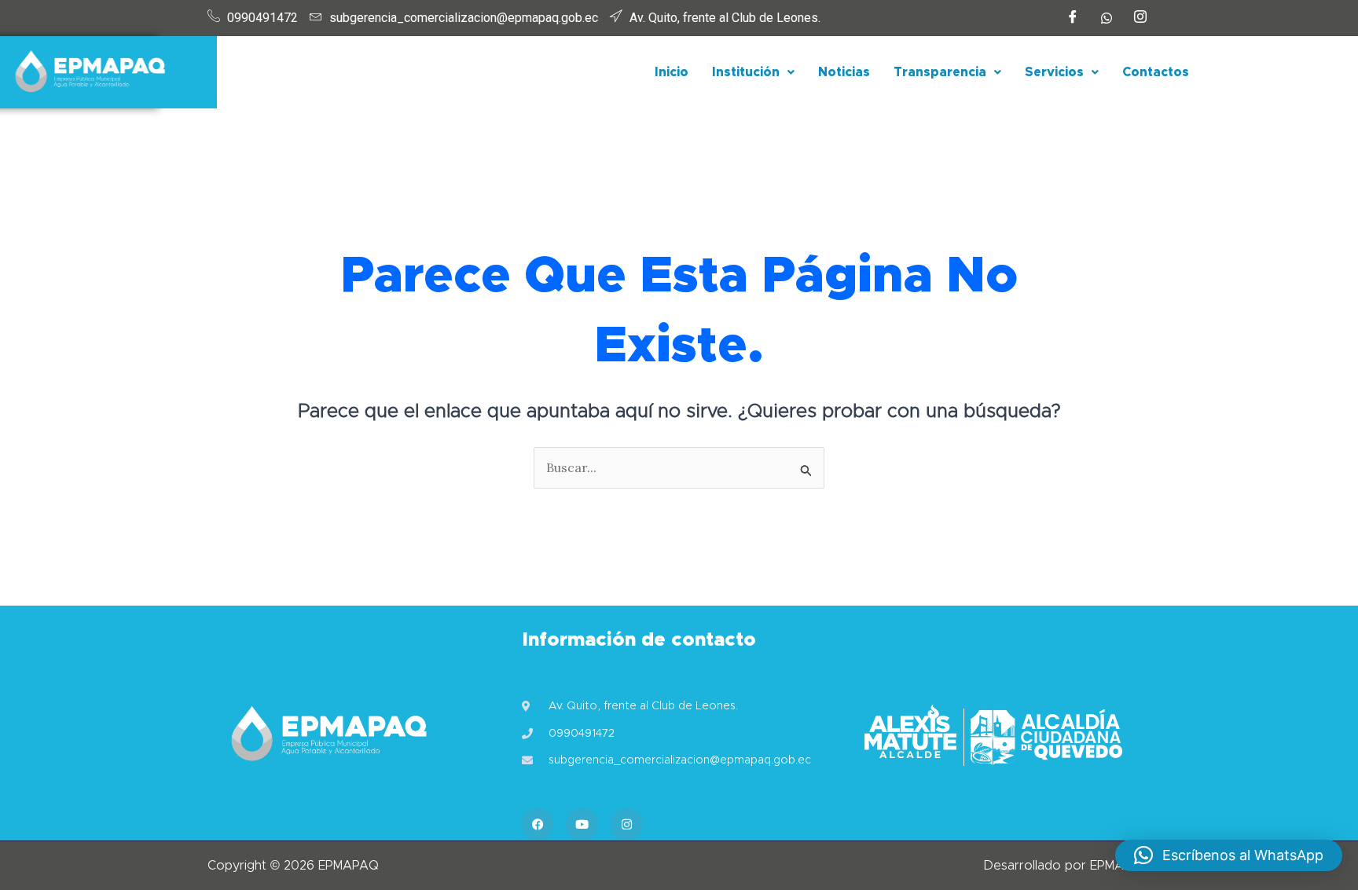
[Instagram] (1140, 18)
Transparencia (940, 72)
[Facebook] (1073, 18)
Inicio (671, 72)
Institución (746, 72)
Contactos (1155, 72)
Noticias (844, 72)
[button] (753, 72)
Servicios (1054, 72)
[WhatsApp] (1106, 18)
